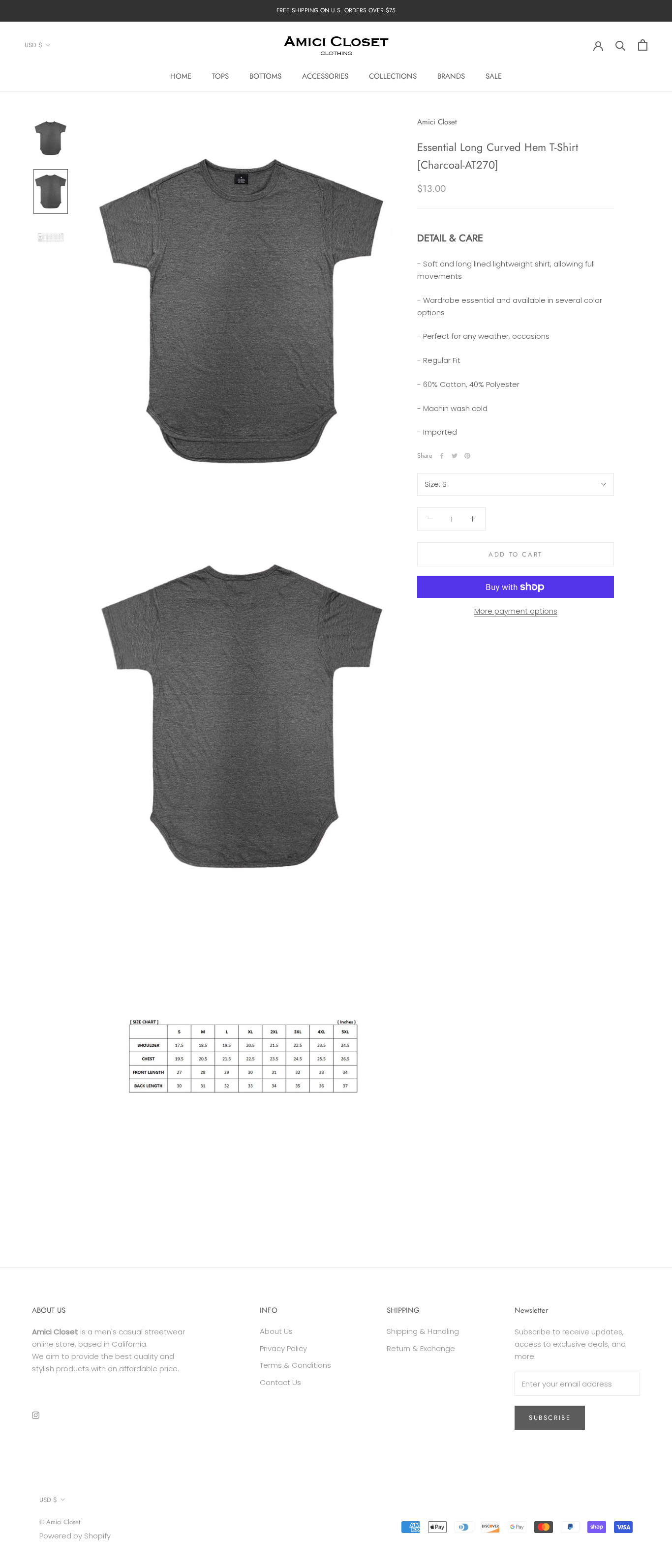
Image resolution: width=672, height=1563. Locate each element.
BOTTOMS (265, 76)
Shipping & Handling (423, 1331)
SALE (494, 76)
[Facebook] (442, 456)
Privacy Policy (283, 1348)
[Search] (620, 45)
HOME (180, 76)
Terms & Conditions (295, 1365)
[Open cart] (642, 45)
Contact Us (280, 1382)
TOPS (220, 76)
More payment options (515, 611)
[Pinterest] (467, 456)
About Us (276, 1331)
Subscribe (550, 1417)
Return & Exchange (421, 1348)
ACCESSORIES (325, 76)
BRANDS (451, 76)
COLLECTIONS (393, 76)
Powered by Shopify (75, 1536)
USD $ (33, 45)
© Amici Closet (59, 1522)
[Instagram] (35, 1415)
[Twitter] (455, 456)
